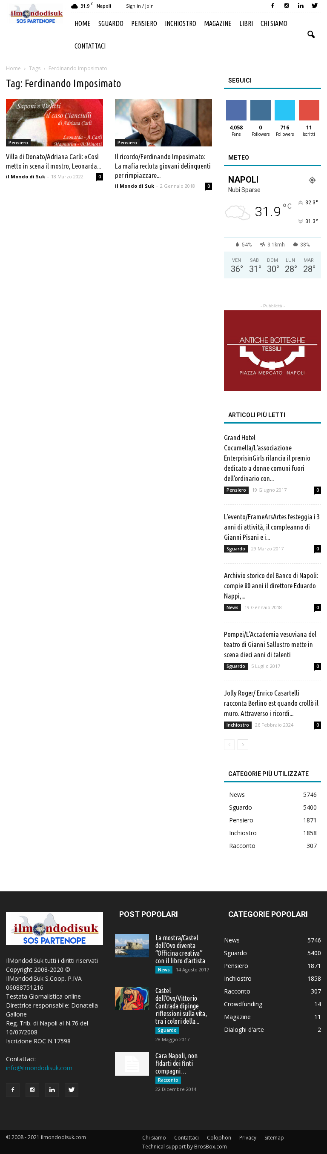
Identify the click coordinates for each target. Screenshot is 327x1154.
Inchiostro (180, 23)
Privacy (247, 1137)
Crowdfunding (243, 1004)
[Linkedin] (300, 6)
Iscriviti (309, 103)
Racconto (242, 846)
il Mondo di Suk (25, 176)
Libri (246, 23)
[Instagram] (286, 6)
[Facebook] (272, 6)
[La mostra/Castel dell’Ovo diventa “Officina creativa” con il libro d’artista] (132, 945)
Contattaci (90, 46)
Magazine (218, 23)
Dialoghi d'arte (244, 1029)
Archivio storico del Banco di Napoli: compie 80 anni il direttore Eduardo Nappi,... (271, 585)
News (232, 607)
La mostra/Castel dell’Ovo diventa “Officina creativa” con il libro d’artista (180, 949)
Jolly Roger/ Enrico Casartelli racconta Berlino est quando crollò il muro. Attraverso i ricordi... (271, 703)
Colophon (219, 1137)
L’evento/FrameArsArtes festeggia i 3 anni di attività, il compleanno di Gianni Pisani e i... (272, 527)
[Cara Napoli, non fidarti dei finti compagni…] (132, 1064)
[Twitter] (314, 6)
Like (236, 103)
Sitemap (274, 1137)
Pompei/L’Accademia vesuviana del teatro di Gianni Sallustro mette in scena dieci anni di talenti (270, 644)
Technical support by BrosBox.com (184, 1146)
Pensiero (144, 23)
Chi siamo (274, 23)
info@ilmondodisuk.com (39, 1068)
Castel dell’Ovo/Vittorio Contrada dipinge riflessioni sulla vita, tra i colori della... (181, 1006)
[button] (311, 35)
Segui (260, 103)
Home (83, 23)
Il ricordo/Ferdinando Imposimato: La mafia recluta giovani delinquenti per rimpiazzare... (163, 165)
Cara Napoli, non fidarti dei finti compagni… (176, 1063)
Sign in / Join (140, 6)
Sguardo (110, 23)
